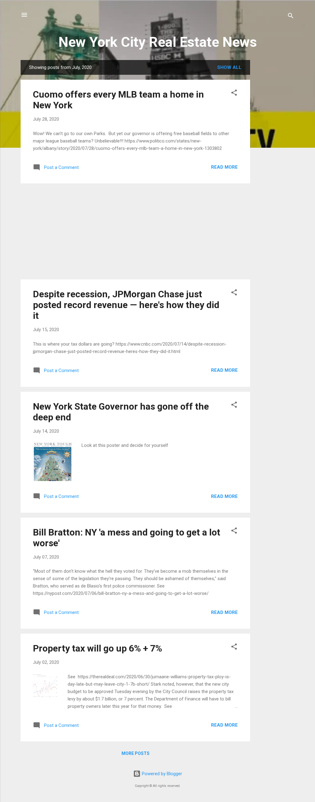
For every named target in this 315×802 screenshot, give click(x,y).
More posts (136, 753)
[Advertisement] (274, 152)
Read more (224, 167)
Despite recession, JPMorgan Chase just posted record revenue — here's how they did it (126, 305)
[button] (234, 93)
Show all (229, 67)
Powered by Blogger (161, 773)
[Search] (290, 16)
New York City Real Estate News (157, 42)
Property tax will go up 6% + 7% (97, 648)
